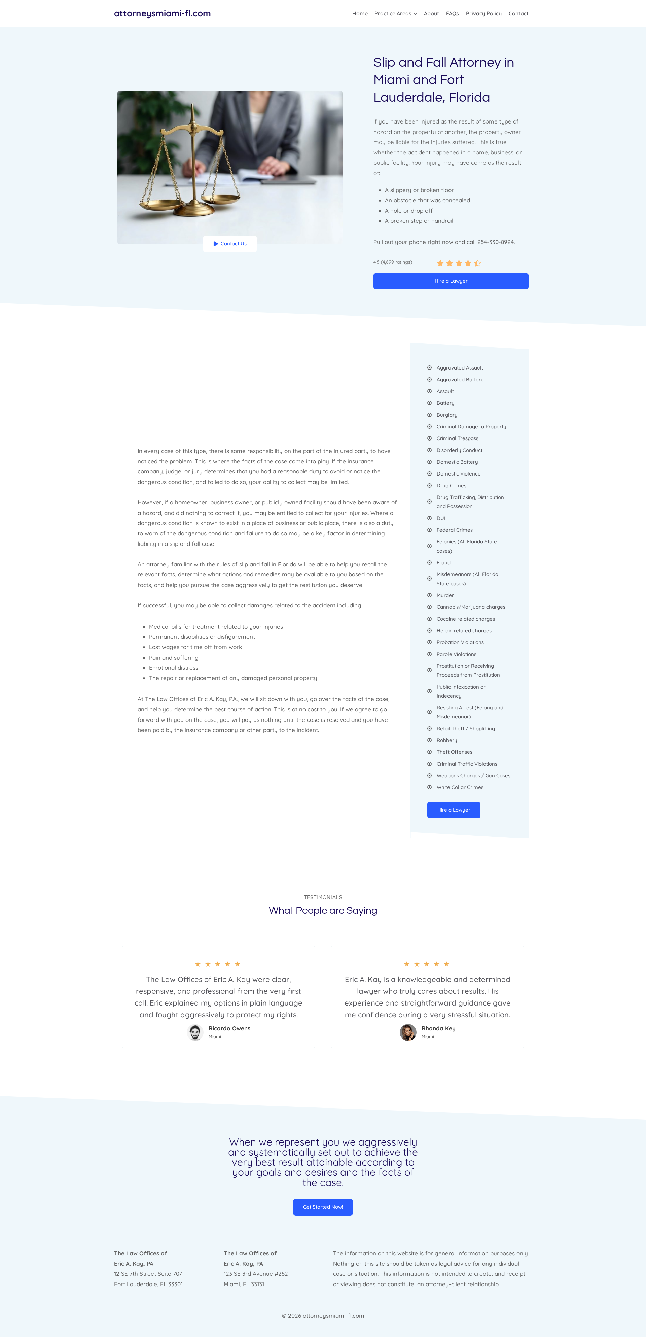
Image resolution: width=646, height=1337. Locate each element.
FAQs (452, 13)
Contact (519, 13)
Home (360, 13)
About (431, 13)
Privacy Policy (484, 13)
